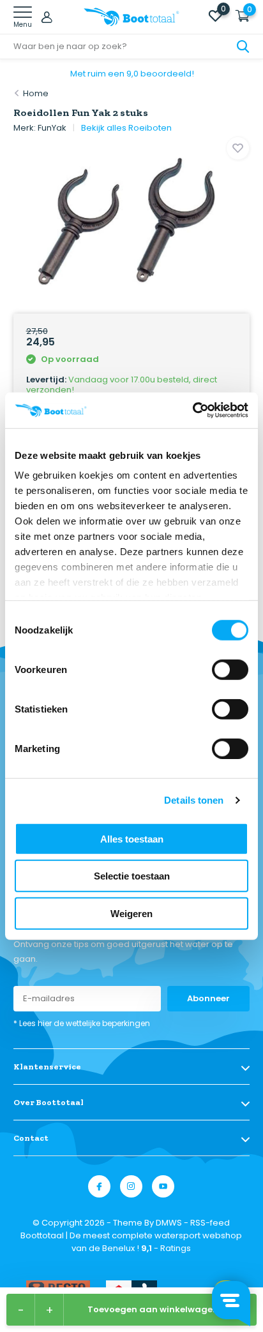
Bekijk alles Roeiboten (126, 128)
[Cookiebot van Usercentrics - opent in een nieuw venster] (192, 410)
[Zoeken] (243, 46)
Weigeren (131, 913)
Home (36, 93)
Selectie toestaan (132, 876)
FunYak (52, 128)
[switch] (230, 669)
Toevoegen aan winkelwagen (152, 1309)
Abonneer (208, 998)
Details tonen (193, 800)
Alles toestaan (131, 838)
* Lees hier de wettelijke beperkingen (81, 1023)
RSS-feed (210, 1223)
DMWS (169, 1223)
